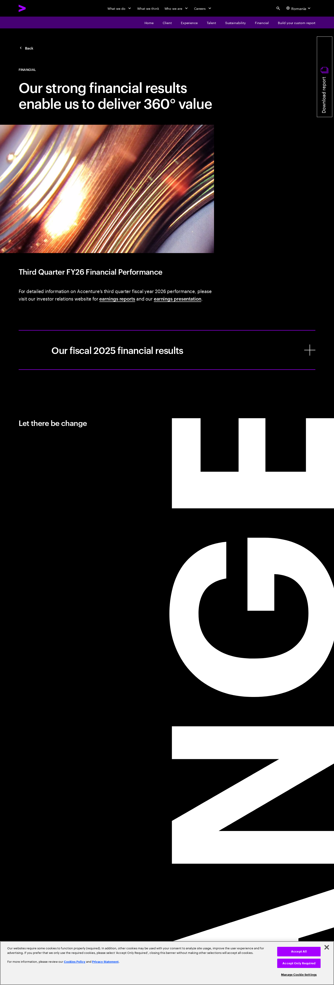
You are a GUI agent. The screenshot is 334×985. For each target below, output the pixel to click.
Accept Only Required (298, 963)
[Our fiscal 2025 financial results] (167, 350)
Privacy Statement (105, 961)
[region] (167, 963)
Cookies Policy (74, 961)
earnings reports (117, 298)
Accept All (299, 951)
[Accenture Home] (33, 8)
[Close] (327, 947)
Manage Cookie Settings (299, 974)
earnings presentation (177, 298)
